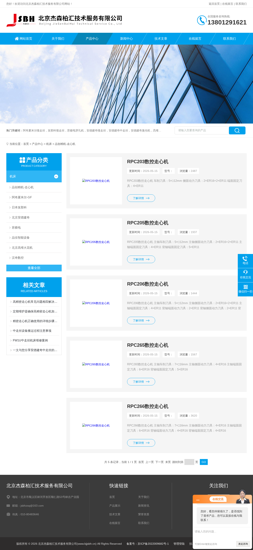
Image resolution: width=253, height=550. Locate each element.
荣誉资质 (143, 514)
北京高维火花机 (22, 247)
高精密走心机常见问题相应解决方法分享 (36, 301)
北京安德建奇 (21, 217)
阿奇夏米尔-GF (22, 197)
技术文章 (161, 38)
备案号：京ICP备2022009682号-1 (147, 543)
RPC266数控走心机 (147, 406)
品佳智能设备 (21, 237)
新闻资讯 (143, 505)
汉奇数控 (18, 257)
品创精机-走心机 (23, 187)
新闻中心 (126, 38)
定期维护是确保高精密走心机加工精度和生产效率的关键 (36, 311)
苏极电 (16, 227)
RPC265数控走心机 (147, 345)
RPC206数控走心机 (147, 284)
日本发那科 (19, 207)
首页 (26, 143)
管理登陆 (179, 543)
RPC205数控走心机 (147, 222)
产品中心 (92, 38)
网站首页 (26, 38)
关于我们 (58, 38)
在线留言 (227, 3)
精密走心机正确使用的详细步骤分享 (36, 321)
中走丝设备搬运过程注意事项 (32, 330)
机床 (49, 143)
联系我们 (241, 3)
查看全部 (34, 268)
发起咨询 (243, 544)
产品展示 (114, 505)
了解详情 (138, 198)
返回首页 (214, 3)
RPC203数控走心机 (147, 161)
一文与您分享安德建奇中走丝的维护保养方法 (36, 350)
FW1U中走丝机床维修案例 (30, 340)
